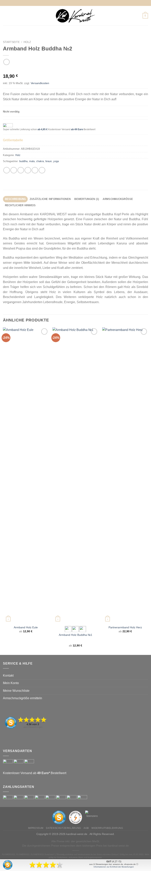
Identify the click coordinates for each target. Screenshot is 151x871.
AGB (86, 828)
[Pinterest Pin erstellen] (35, 170)
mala (32, 161)
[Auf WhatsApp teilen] (6, 170)
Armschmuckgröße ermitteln (22, 698)
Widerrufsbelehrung (107, 828)
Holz (27, 42)
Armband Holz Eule (26, 627)
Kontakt (8, 675)
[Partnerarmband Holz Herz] (125, 475)
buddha (23, 161)
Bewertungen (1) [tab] (86, 199)
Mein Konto (11, 683)
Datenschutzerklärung (63, 828)
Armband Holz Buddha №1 (75, 634)
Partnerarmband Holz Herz (125, 627)
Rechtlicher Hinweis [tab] (20, 205)
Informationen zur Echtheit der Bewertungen (114, 867)
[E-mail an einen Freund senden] (28, 170)
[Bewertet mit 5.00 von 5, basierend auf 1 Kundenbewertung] (75, 70)
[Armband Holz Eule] (26, 475)
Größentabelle (13, 140)
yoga (56, 161)
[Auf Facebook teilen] (13, 170)
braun (48, 161)
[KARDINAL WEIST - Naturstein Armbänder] (75, 15)
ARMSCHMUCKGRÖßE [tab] (118, 199)
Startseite (11, 42)
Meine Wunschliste (16, 690)
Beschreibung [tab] (15, 199)
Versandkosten (40, 83)
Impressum (36, 828)
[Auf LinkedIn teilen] (42, 170)
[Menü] (5, 15)
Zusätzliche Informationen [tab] (50, 199)
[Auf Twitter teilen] (20, 170)
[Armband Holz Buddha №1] (75, 475)
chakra (40, 161)
